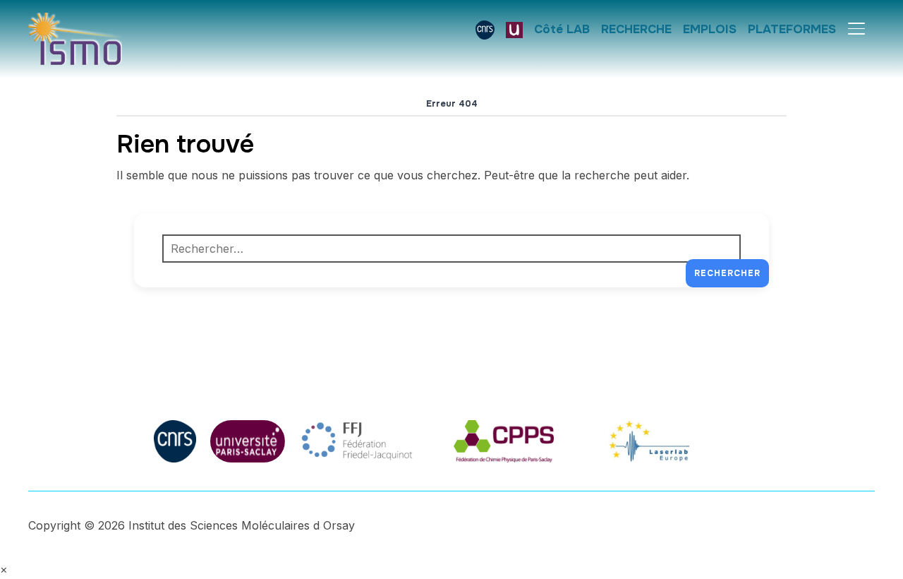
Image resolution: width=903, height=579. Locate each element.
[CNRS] (485, 29)
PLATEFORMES (792, 29)
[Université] (514, 29)
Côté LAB (562, 29)
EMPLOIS (710, 29)
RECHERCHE (636, 29)
